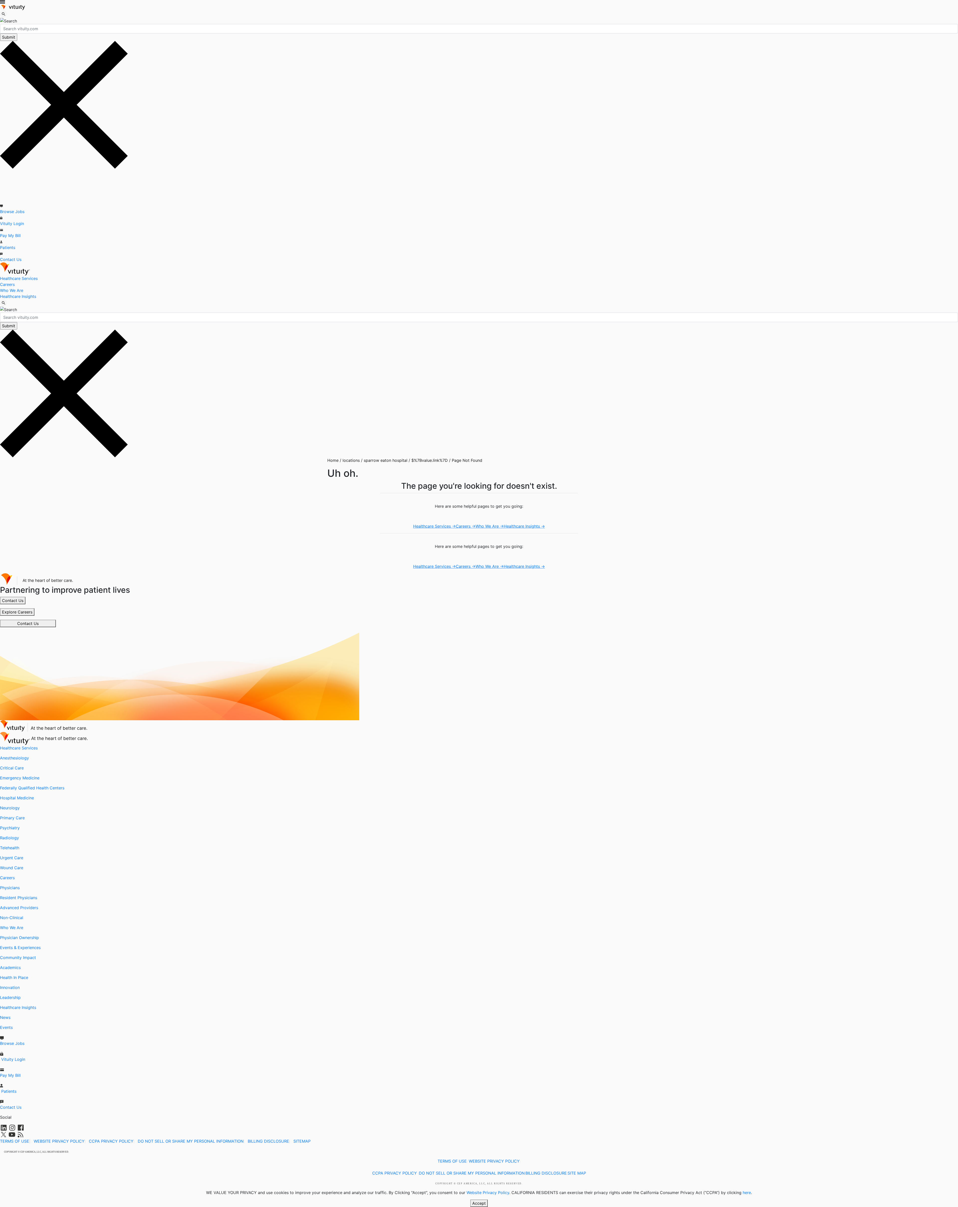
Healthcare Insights (18, 296)
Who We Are (11, 290)
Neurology (10, 807)
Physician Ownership (19, 937)
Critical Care (12, 767)
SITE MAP (577, 1173)
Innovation (10, 987)
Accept (479, 1203)
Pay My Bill (10, 235)
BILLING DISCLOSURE (268, 1141)
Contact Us (10, 259)
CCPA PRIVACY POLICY (111, 1141)
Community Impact (18, 957)
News (5, 1017)
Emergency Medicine (19, 777)
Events (6, 1027)
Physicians (10, 887)
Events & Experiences (20, 947)
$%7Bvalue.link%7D (427, 460)
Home (333, 460)
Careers (7, 284)
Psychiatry (10, 827)
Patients (7, 247)
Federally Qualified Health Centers (32, 787)
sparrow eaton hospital (383, 460)
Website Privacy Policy (488, 1192)
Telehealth (9, 847)
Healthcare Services (19, 278)
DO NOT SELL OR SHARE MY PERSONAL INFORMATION (190, 1141)
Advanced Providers (19, 907)
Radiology (9, 837)
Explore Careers (17, 611)
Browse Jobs (12, 211)
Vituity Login (12, 223)
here (747, 1192)
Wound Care (11, 867)
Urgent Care (11, 857)
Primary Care (12, 817)
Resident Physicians (18, 897)
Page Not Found (465, 460)
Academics (10, 967)
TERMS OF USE (14, 1141)
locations (349, 460)
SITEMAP (302, 1141)
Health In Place (14, 977)
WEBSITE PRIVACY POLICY (59, 1141)
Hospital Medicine (17, 797)
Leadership (10, 997)
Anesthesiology (14, 757)
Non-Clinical (11, 917)
